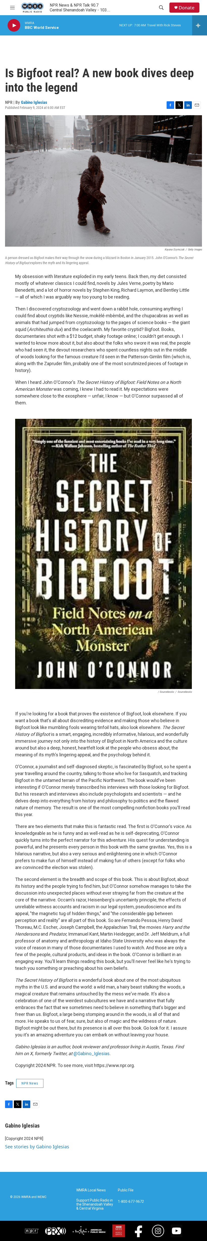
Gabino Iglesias (34, 102)
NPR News (29, 1083)
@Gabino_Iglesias (91, 1053)
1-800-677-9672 (131, 1202)
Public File (126, 1190)
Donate (186, 7)
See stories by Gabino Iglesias (37, 1147)
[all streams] (199, 25)
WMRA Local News (91, 1190)
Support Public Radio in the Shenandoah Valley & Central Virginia (94, 1204)
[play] (14, 25)
